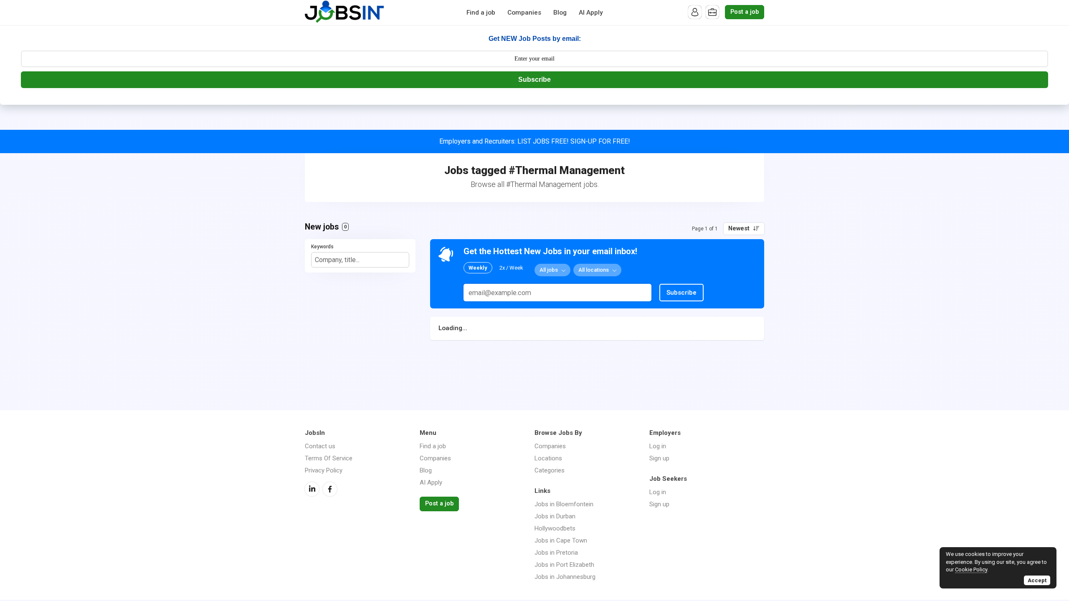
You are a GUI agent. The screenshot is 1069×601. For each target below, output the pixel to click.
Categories (549, 470)
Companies (524, 12)
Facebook (330, 489)
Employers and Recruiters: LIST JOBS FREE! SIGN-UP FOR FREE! (534, 141)
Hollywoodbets (554, 528)
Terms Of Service (328, 458)
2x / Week (511, 268)
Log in (657, 446)
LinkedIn (312, 489)
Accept (1037, 580)
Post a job (744, 11)
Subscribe (534, 79)
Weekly (478, 268)
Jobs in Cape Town (560, 540)
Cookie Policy (971, 569)
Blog (560, 12)
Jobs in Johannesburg (564, 577)
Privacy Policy (323, 470)
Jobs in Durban (554, 516)
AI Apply (591, 12)
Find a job (480, 12)
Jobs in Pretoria (556, 552)
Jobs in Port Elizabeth (564, 564)
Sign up (659, 458)
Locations (548, 458)
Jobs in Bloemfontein (563, 504)
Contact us (320, 446)
